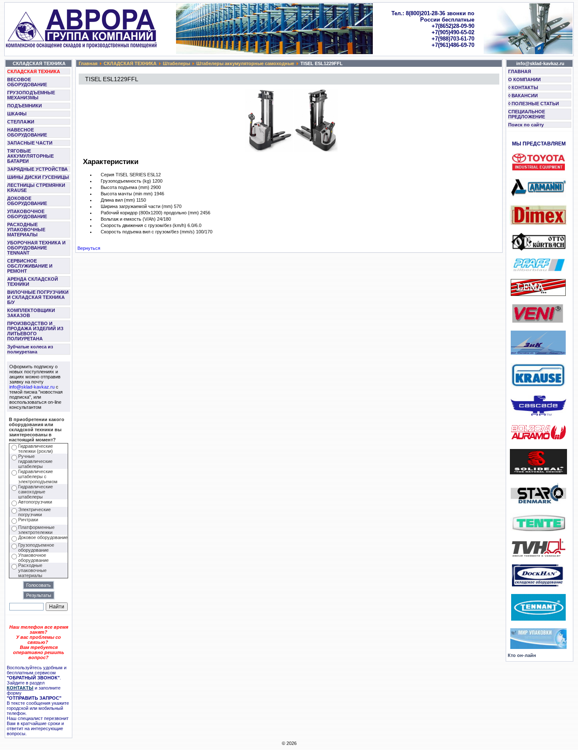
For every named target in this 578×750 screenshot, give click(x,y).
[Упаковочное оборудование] (538, 647)
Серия (107, 174)
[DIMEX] (538, 223)
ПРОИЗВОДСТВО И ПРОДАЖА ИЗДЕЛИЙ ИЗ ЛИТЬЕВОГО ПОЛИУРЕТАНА (35, 331)
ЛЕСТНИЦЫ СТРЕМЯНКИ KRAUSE (36, 188)
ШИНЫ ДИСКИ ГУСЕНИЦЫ (38, 177)
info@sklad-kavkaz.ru (32, 386)
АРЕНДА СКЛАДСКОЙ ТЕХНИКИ (32, 281)
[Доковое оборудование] (538, 584)
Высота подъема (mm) (125, 187)
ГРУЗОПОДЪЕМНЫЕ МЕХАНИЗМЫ (31, 95)
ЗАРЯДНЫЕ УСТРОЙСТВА (37, 169)
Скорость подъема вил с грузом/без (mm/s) (148, 231)
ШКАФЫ (17, 113)
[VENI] (537, 321)
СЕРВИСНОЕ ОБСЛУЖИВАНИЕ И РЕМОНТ (29, 266)
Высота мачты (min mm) (127, 193)
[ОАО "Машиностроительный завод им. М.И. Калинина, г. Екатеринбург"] (538, 353)
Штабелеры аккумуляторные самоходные (245, 63)
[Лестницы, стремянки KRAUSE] (538, 386)
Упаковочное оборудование (33, 558)
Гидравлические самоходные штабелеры (35, 491)
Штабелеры (176, 63)
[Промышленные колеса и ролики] (538, 529)
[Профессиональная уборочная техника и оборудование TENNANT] (538, 618)
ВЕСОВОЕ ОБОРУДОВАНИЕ (27, 82)
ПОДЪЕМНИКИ (24, 105)
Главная (88, 63)
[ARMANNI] (537, 186)
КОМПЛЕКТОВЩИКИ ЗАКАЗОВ (31, 313)
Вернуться (88, 248)
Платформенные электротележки (36, 530)
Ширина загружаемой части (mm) (137, 206)
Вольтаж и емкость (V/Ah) (128, 219)
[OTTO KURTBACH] (538, 249)
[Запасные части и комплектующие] (538, 555)
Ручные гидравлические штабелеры (35, 461)
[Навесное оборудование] (538, 414)
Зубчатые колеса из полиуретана (30, 349)
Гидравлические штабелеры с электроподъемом (38, 476)
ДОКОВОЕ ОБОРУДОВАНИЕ (27, 201)
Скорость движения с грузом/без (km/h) (144, 225)
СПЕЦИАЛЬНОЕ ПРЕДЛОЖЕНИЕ (526, 114)
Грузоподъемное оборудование (36, 547)
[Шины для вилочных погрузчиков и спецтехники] (538, 472)
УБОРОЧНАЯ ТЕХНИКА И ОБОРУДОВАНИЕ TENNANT (36, 247)
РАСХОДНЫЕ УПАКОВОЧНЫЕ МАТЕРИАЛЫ (26, 229)
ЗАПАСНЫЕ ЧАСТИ (29, 142)
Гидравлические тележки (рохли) (35, 448)
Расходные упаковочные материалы (32, 570)
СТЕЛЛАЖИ (20, 121)
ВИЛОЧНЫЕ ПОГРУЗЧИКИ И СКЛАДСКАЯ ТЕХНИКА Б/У (38, 297)
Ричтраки (28, 519)
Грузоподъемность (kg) (126, 180)
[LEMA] (538, 294)
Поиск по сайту (526, 124)
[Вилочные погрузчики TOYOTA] (538, 168)
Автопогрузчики (35, 501)
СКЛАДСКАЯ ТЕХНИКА (33, 71)
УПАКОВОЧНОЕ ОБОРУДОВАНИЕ (27, 214)
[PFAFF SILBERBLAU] (539, 269)
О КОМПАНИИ (524, 79)
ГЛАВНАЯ (519, 71)
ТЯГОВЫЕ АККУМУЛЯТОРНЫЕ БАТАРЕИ (30, 156)
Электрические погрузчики (34, 512)
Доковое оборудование (43, 537)
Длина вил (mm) (118, 200)
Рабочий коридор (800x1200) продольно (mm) (150, 212)
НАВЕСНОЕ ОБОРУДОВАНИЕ (27, 132)
